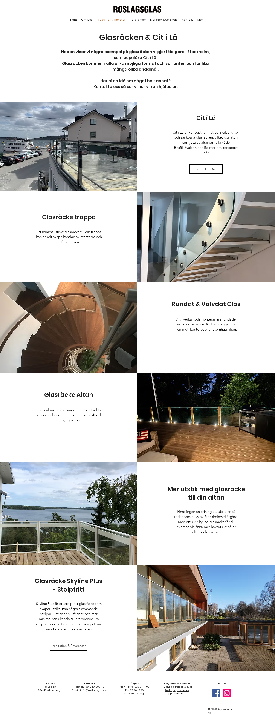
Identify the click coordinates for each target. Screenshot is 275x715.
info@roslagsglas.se (93, 690)
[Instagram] (227, 693)
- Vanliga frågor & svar (177, 687)
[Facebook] (216, 693)
